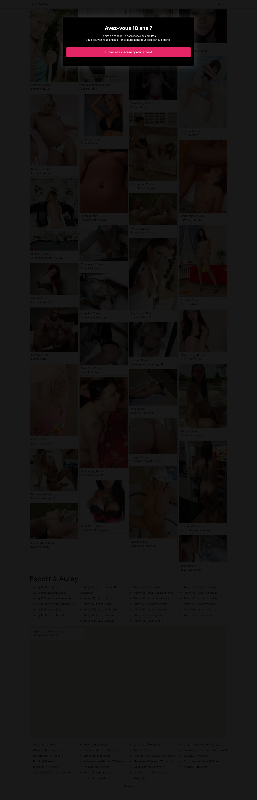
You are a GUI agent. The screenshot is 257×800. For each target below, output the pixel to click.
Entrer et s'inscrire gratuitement (128, 52)
